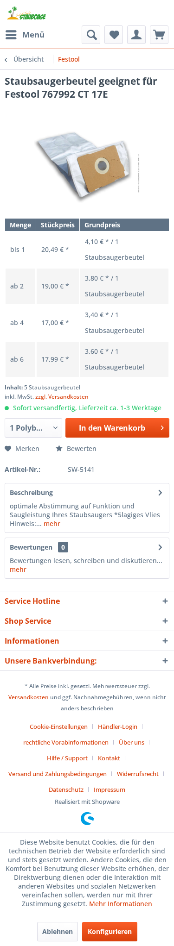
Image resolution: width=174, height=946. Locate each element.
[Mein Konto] (136, 34)
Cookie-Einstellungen (59, 726)
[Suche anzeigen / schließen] (91, 34)
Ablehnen (57, 931)
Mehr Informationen (120, 903)
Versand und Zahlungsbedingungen (57, 774)
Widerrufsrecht (138, 774)
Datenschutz (66, 789)
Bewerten (81, 448)
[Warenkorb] (159, 34)
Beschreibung (31, 492)
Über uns (131, 742)
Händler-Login (117, 726)
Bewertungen (31, 547)
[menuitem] (24, 34)
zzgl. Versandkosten (62, 397)
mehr (51, 523)
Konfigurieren (110, 931)
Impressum (109, 789)
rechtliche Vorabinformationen (66, 742)
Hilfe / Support (67, 758)
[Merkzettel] (113, 34)
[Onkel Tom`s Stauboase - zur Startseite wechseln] (27, 13)
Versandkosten (28, 697)
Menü (33, 34)
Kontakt (109, 758)
